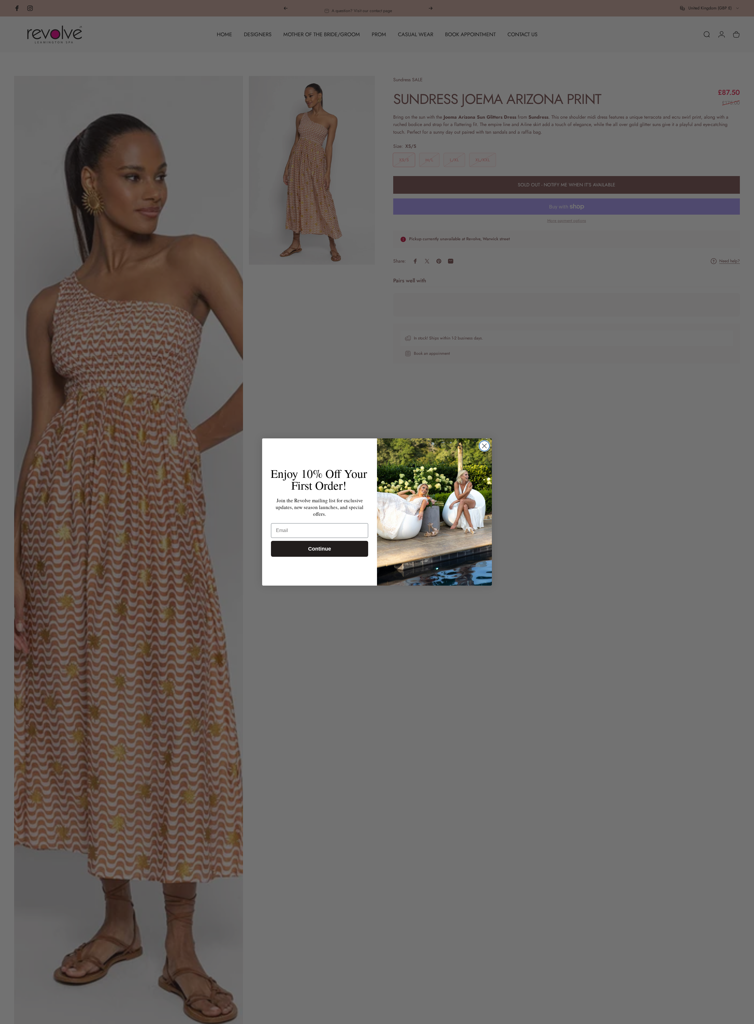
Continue (319, 549)
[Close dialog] (484, 446)
